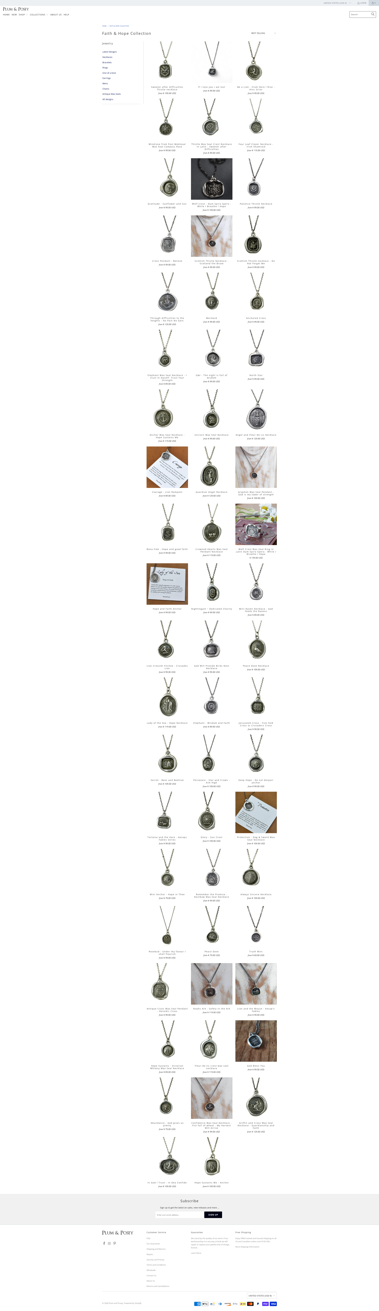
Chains (105, 88)
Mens (105, 83)
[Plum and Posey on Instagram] (109, 1243)
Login (363, 3)
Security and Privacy (155, 1259)
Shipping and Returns (156, 1249)
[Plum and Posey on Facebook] (104, 1243)
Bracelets (107, 62)
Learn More (196, 1253)
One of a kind (109, 73)
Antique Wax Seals (111, 94)
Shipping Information (250, 1246)
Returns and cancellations (158, 1286)
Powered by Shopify (133, 1303)
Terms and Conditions (156, 1264)
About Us (151, 1280)
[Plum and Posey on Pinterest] (114, 1243)
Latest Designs (109, 51)
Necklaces (107, 57)
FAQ (148, 1238)
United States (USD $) (335, 3)
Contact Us (151, 1275)
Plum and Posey (116, 1303)
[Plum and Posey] (16, 9)
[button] (23, 14)
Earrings (106, 78)
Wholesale (151, 1270)
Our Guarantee (153, 1243)
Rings (105, 67)
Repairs (150, 1254)
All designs (107, 99)
